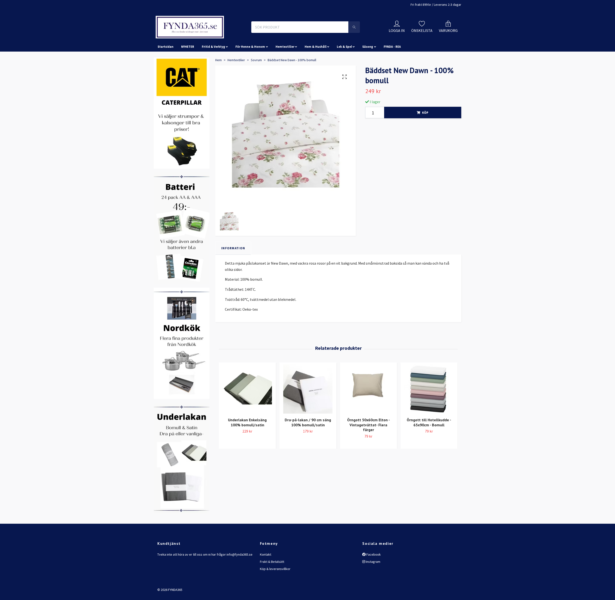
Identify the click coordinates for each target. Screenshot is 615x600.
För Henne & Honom (250, 68)
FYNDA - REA (392, 68)
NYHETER (187, 68)
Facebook (373, 576)
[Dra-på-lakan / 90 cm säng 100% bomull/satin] (307, 410)
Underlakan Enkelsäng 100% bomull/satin (247, 444)
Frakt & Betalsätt (272, 583)
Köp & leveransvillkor (275, 590)
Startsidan (165, 68)
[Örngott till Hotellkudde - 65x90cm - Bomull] (429, 410)
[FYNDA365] (222, 38)
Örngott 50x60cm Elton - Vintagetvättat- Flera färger (368, 446)
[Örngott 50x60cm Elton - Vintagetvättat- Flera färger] (368, 410)
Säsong (367, 68)
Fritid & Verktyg (213, 68)
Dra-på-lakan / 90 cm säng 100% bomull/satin (308, 444)
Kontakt (265, 576)
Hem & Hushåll (315, 68)
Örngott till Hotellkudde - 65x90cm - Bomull (429, 444)
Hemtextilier (285, 68)
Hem (218, 81)
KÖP (425, 134)
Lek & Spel (344, 68)
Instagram (372, 583)
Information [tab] (233, 269)
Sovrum (256, 81)
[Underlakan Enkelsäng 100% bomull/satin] (247, 410)
